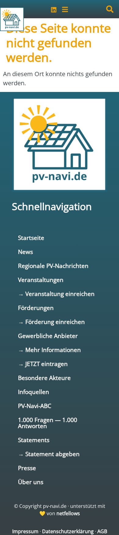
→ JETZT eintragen (43, 364)
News (25, 252)
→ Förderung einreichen (51, 322)
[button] (110, 9)
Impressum (25, 531)
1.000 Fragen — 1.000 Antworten (47, 423)
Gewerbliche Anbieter (48, 336)
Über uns (30, 482)
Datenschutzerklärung (68, 531)
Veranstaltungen (40, 280)
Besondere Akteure (44, 378)
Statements (33, 440)
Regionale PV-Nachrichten (53, 266)
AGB (102, 531)
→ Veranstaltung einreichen (56, 294)
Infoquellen (33, 392)
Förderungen (36, 308)
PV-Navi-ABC (34, 406)
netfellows (68, 513)
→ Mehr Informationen (49, 350)
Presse (27, 468)
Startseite (31, 238)
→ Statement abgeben (49, 454)
